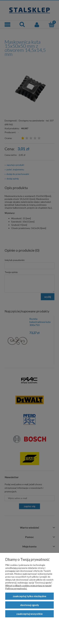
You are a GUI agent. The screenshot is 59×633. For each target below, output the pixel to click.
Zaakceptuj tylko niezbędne (29, 596)
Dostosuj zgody (29, 604)
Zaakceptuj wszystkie (29, 613)
